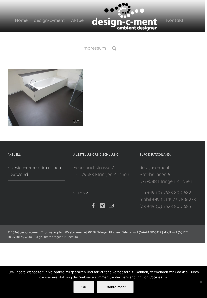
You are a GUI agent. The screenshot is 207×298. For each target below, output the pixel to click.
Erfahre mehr (115, 287)
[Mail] (111, 205)
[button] (114, 47)
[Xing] (102, 205)
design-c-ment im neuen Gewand (36, 171)
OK (83, 287)
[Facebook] (93, 205)
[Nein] (200, 281)
